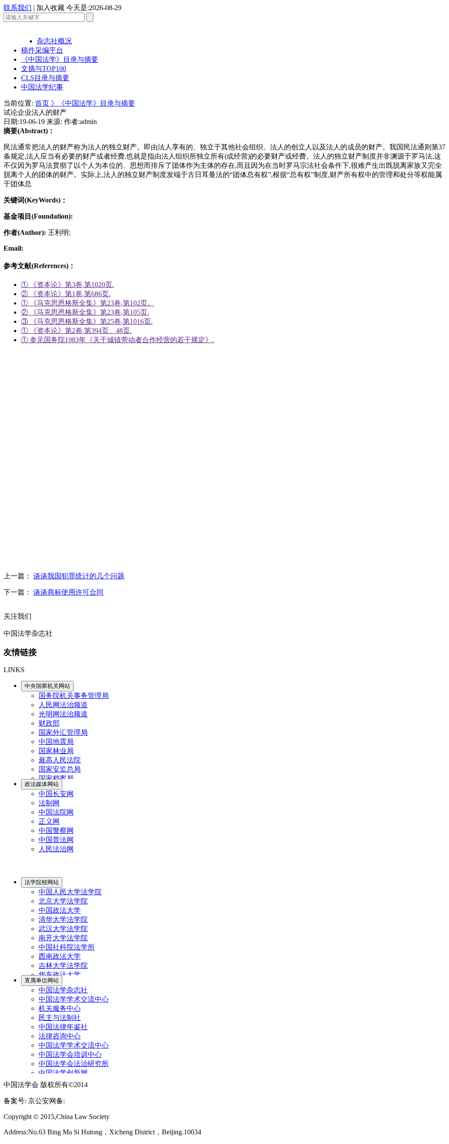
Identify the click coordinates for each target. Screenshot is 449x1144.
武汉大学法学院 (63, 928)
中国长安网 (56, 793)
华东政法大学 (60, 974)
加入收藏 (50, 7)
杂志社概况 (54, 41)
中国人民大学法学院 (70, 892)
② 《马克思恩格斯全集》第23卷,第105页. (85, 312)
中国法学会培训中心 (70, 1054)
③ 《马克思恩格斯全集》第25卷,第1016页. (87, 321)
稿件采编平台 (42, 50)
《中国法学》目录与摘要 (59, 59)
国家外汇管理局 (63, 732)
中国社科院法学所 (67, 947)
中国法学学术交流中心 (74, 999)
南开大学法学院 (63, 938)
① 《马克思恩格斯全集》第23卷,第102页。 (87, 303)
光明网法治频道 (63, 714)
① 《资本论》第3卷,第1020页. (67, 284)
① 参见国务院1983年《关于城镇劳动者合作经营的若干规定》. (117, 340)
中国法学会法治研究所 (74, 1063)
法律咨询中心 (60, 1036)
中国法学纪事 (42, 87)
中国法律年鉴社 (63, 1027)
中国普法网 (56, 839)
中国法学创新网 (63, 1073)
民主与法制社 (60, 1017)
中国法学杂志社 (63, 990)
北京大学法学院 (63, 901)
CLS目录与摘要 (45, 77)
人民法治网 (56, 849)
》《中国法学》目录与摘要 (93, 103)
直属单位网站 (42, 980)
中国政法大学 (60, 910)
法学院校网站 (42, 882)
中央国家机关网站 (47, 686)
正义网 (49, 821)
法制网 (49, 803)
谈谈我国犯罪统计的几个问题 (79, 576)
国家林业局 (56, 750)
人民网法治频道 (63, 704)
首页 (43, 103)
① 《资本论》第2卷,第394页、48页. (76, 330)
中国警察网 (56, 830)
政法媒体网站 (42, 784)
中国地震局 (56, 741)
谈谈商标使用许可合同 (68, 592)
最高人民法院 (60, 760)
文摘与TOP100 (43, 68)
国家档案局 (56, 778)
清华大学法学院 (63, 919)
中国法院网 (56, 812)
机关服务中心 (60, 1008)
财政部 (49, 723)
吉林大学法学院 (63, 965)
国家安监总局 (60, 769)
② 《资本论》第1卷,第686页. (65, 294)
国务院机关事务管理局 (74, 695)
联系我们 (18, 7)
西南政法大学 (60, 956)
